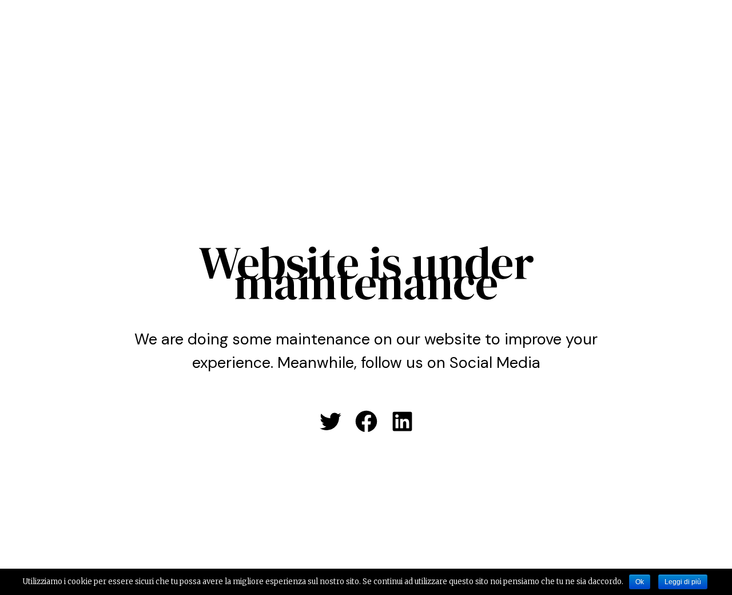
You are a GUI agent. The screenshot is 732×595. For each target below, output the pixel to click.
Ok (639, 582)
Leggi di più (683, 582)
